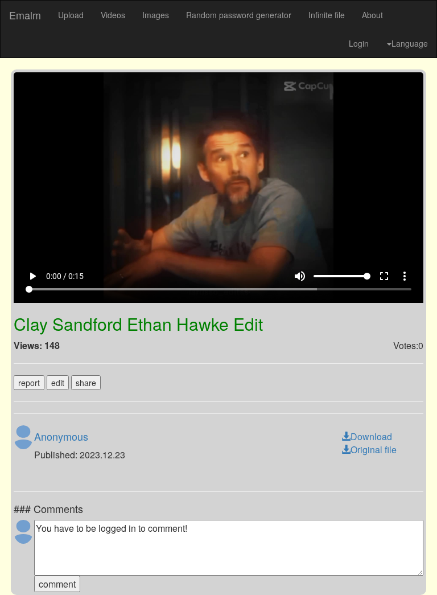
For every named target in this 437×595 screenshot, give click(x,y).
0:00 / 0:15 (51, 567)
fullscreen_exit (398, 568)
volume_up (313, 568)
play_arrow (19, 568)
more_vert (418, 568)
